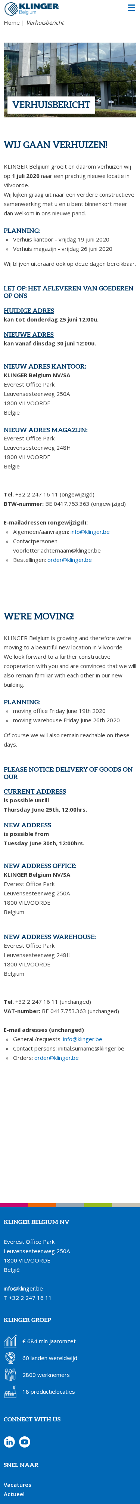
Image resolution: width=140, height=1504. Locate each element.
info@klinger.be (90, 531)
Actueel (14, 1494)
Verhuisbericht (44, 22)
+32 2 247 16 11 (30, 1297)
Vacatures (17, 1484)
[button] (131, 9)
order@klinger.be (69, 559)
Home (12, 22)
